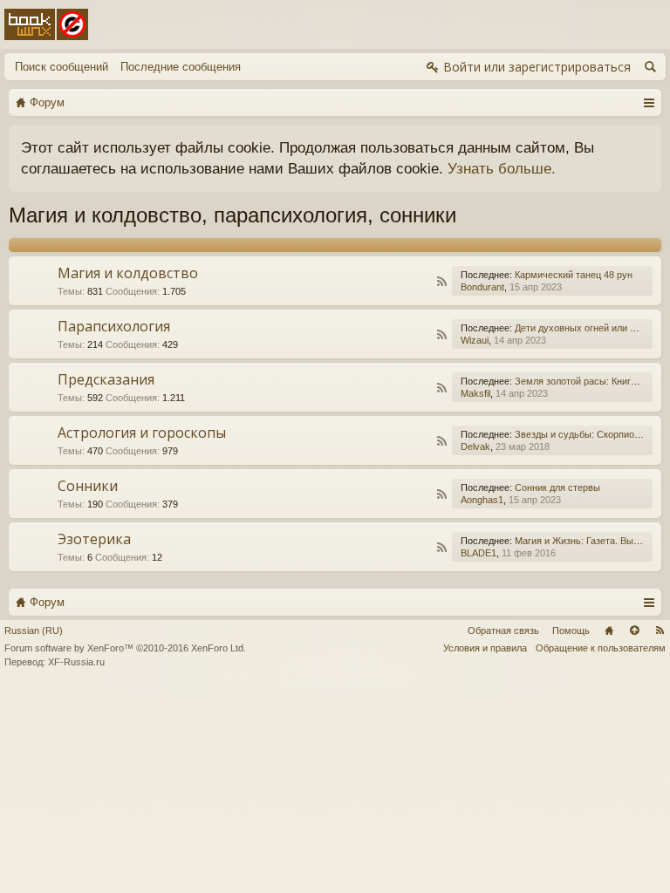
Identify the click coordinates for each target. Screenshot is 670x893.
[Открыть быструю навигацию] (648, 102)
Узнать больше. (502, 168)
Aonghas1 (482, 499)
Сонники (88, 485)
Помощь (571, 630)
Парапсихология (114, 326)
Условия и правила (485, 648)
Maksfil (475, 393)
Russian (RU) (33, 630)
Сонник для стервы (557, 487)
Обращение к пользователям (601, 648)
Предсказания (106, 379)
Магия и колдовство (128, 273)
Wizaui (475, 340)
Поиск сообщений (61, 66)
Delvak (475, 446)
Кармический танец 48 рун (573, 274)
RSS (441, 282)
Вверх (634, 630)
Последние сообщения (180, 66)
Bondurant (482, 287)
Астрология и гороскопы (142, 432)
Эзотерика (94, 539)
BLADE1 (478, 553)
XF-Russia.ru (76, 662)
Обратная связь (503, 630)
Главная (609, 630)
